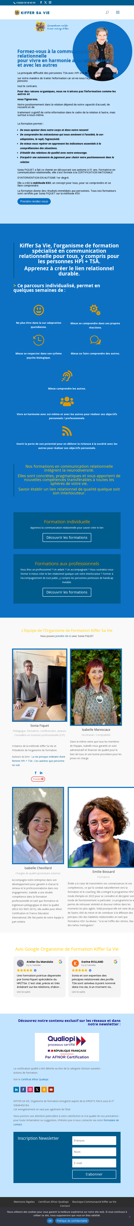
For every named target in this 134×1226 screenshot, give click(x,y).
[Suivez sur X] (37, 1089)
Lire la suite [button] (57, 992)
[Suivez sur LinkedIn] (16, 1089)
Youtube (37, 779)
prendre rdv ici (63, 636)
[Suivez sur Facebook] (23, 1089)
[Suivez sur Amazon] (44, 1089)
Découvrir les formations (66, 537)
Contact (65, 1205)
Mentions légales (24, 1201)
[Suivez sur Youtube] (51, 1089)
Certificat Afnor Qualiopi (34, 1079)
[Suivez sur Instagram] (30, 1089)
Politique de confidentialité (72, 1220)
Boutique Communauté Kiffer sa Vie (94, 1201)
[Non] (129, 1216)
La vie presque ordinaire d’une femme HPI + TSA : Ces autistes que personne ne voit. (38, 761)
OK (50, 1220)
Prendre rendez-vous (34, 201)
